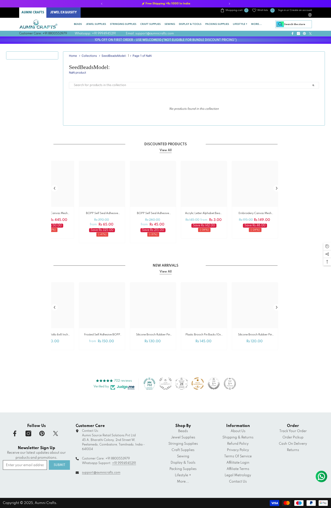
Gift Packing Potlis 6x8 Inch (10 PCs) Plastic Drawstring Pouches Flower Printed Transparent (51, 335)
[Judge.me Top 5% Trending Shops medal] (230, 383)
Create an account (301, 10)
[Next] (229, 3)
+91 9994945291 (124, 463)
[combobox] (293, 24)
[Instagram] (298, 33)
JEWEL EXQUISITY (63, 12)
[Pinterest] (304, 33)
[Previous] (101, 3)
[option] (165, 3)
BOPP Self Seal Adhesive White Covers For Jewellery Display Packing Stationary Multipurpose (102, 214)
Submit (59, 465)
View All (166, 150)
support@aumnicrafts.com (101, 472)
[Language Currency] (310, 15)
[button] (54, 188)
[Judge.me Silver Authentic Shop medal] (165, 383)
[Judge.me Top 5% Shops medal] (214, 383)
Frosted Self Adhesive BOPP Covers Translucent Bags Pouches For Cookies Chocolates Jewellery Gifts (102, 335)
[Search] (293, 24)
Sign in (282, 10)
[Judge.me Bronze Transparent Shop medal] (198, 383)
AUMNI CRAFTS (32, 12)
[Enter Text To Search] (318, 85)
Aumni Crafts (45, 503)
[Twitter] (310, 33)
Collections (89, 56)
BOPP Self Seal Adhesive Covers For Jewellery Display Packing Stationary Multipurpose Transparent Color (153, 214)
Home (73, 56)
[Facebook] (292, 33)
